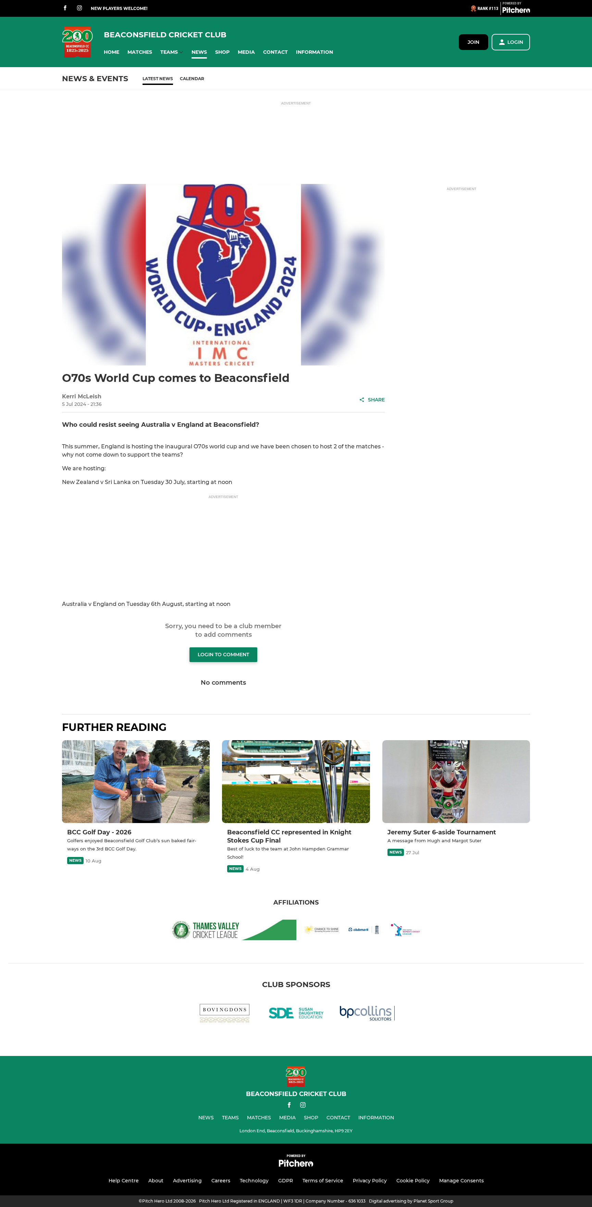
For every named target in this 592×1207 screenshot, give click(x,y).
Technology (254, 1181)
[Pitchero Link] (516, 11)
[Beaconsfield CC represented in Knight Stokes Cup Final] (296, 781)
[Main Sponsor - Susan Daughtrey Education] (296, 1014)
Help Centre (124, 1181)
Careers (220, 1181)
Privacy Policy (370, 1181)
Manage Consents (461, 1181)
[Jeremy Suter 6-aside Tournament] (456, 781)
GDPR (285, 1181)
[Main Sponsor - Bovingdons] (224, 1014)
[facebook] (65, 8)
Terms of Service (323, 1181)
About (155, 1181)
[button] (111, 52)
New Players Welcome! (119, 8)
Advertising (187, 1181)
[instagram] (79, 8)
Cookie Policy (413, 1181)
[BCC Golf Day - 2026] (136, 781)
